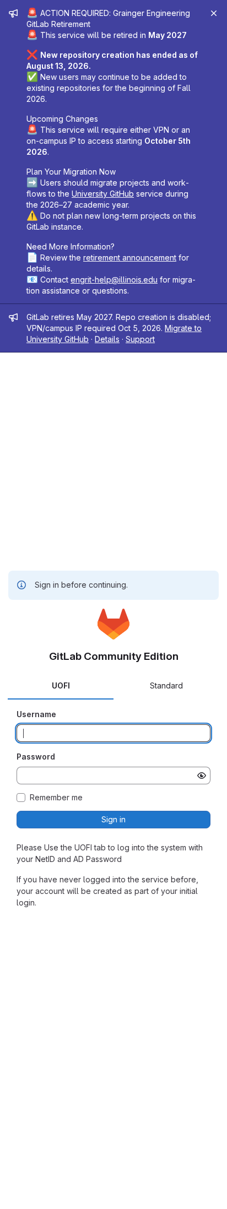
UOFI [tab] (61, 685)
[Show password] (201, 775)
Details (107, 339)
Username (36, 714)
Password (36, 756)
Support (140, 339)
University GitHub (103, 193)
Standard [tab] (166, 685)
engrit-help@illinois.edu (114, 279)
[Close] (213, 13)
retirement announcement (129, 257)
